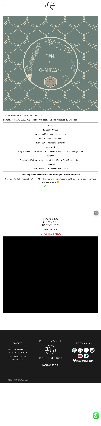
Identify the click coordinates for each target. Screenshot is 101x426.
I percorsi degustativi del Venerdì (23, 115)
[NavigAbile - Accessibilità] (96, 213)
